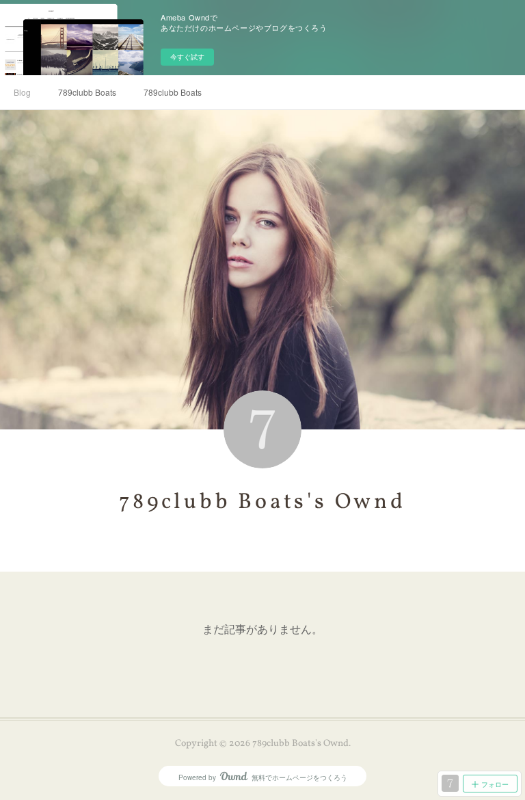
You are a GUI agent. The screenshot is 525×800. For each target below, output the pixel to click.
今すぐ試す (187, 57)
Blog (22, 92)
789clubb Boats (87, 92)
